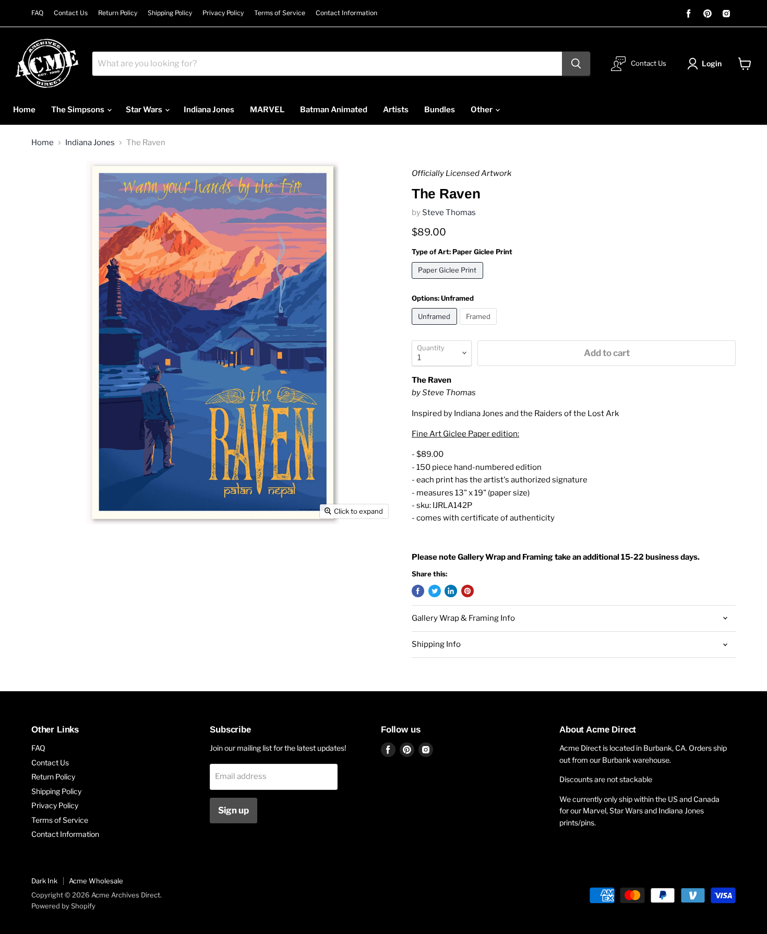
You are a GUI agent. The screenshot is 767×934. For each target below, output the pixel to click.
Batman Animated (333, 109)
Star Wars (145, 109)
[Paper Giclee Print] (449, 281)
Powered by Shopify (63, 906)
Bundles (439, 109)
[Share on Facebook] (418, 591)
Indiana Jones (209, 109)
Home (24, 109)
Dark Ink (44, 881)
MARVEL (267, 109)
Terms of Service (279, 13)
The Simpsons (78, 109)
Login (712, 63)
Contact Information (346, 13)
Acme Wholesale (96, 881)
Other (482, 109)
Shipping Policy (170, 13)
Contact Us (71, 13)
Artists (396, 109)
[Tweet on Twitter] (434, 591)
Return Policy (117, 13)
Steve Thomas (449, 212)
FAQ (37, 13)
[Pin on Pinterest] (467, 591)
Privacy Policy (223, 13)
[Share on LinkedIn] (451, 591)
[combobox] (327, 64)
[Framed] (480, 327)
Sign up (233, 810)
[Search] (576, 64)
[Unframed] (436, 327)
